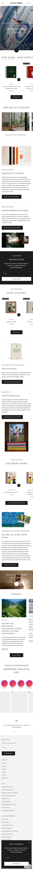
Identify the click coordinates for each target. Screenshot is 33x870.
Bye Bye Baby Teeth (11, 492)
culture (4, 620)
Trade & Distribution (7, 825)
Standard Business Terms (9, 804)
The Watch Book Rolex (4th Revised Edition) (11, 87)
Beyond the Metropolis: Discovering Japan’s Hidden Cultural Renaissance (12, 629)
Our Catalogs (5, 822)
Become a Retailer (7, 828)
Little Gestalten (11, 490)
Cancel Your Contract (8, 790)
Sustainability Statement (9, 795)
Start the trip (10, 565)
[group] (16, 28)
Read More (16, 655)
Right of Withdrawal (7, 787)
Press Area (5, 819)
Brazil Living (11, 322)
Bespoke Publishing (7, 834)
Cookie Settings (6, 801)
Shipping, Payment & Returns (10, 793)
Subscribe (16, 863)
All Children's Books (16, 503)
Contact (4, 769)
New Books (8, 57)
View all (16, 97)
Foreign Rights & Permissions (10, 831)
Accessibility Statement (8, 810)
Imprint (4, 772)
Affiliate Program (7, 837)
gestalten (11, 319)
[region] (16, 28)
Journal (4, 775)
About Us (4, 763)
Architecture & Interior (16, 135)
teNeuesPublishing (22, 665)
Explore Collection (12, 227)
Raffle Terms (5, 798)
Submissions (5, 778)
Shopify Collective (7, 840)
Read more (5, 649)
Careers (4, 766)
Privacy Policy (6, 807)
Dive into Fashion (11, 196)
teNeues (11, 84)
